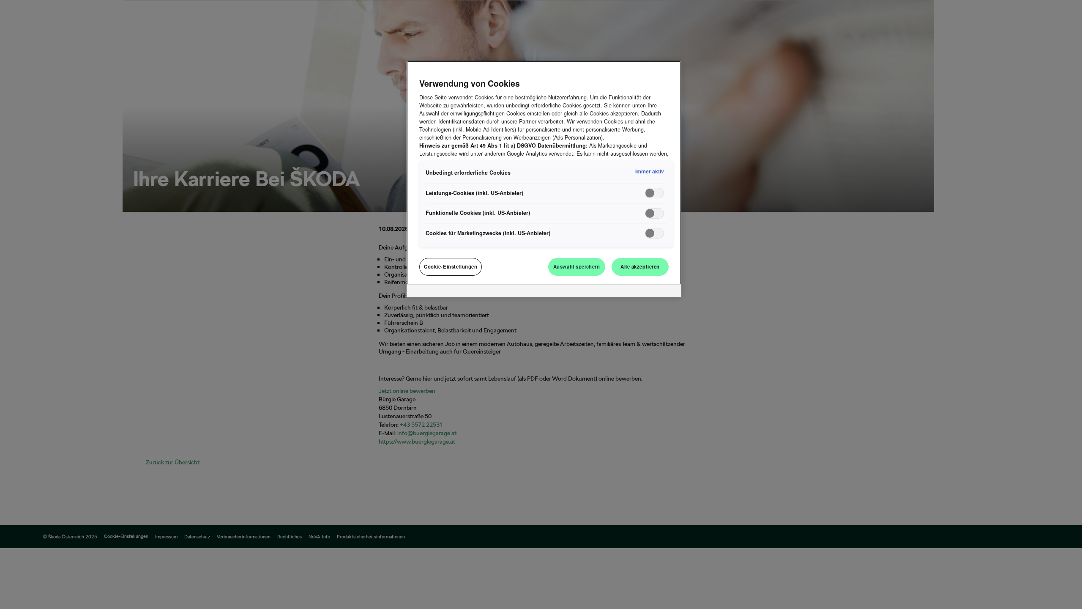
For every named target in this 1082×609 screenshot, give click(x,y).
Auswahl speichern (576, 266)
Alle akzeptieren (640, 266)
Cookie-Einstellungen (450, 266)
